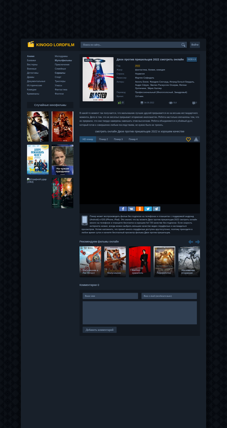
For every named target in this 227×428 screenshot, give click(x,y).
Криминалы (33, 93)
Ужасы (58, 85)
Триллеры (60, 81)
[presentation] (190, 240)
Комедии (31, 89)
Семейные (60, 68)
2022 (137, 65)
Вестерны (32, 64)
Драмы (30, 77)
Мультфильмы (63, 60)
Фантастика (61, 89)
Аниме (30, 56)
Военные (31, 68)
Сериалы (60, 73)
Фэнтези (59, 93)
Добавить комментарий (100, 329)
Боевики (31, 60)
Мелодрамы (61, 56)
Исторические (34, 85)
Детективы (32, 73)
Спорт (58, 77)
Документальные (36, 81)
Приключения (62, 64)
